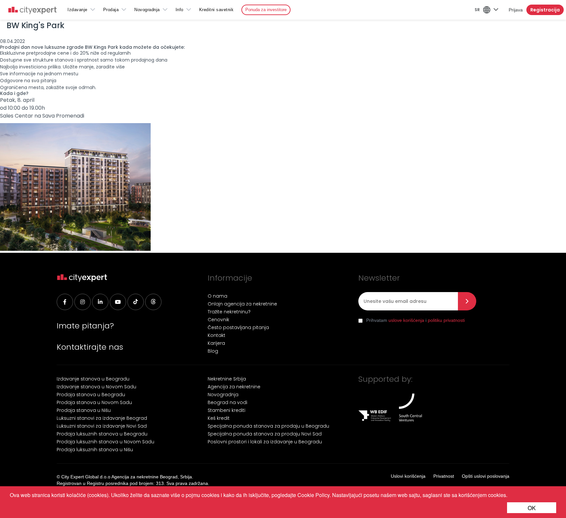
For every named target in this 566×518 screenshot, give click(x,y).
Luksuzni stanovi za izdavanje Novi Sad (102, 426)
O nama (217, 296)
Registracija (545, 10)
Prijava (516, 9)
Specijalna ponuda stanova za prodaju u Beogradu (268, 426)
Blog (213, 351)
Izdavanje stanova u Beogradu (93, 379)
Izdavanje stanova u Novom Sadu (96, 386)
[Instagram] (82, 302)
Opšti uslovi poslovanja (485, 476)
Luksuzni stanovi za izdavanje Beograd (102, 418)
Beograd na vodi (227, 402)
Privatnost (443, 476)
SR (477, 9)
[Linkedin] (100, 302)
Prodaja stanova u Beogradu (91, 394)
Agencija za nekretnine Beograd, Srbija (151, 476)
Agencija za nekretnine (234, 386)
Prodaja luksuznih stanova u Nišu (95, 449)
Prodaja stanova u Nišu (84, 410)
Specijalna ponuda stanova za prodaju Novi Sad (265, 434)
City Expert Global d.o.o (85, 476)
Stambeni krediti (226, 410)
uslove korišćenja (406, 320)
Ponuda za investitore (266, 9)
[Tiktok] (135, 302)
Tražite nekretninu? (229, 311)
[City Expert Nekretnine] (32, 11)
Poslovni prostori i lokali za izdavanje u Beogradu (265, 441)
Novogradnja (147, 9)
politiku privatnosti (446, 320)
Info (179, 9)
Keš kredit (219, 418)
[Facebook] (65, 302)
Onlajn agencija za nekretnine (242, 304)
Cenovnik (218, 319)
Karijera (216, 343)
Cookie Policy (313, 495)
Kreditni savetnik (216, 9)
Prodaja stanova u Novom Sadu (94, 402)
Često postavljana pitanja (238, 327)
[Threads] (153, 302)
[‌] (118, 302)
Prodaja (111, 9)
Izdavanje (77, 9)
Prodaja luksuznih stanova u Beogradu (102, 434)
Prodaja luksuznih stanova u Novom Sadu (105, 441)
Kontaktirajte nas (90, 347)
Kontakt (216, 335)
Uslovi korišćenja (408, 476)
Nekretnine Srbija (227, 379)
